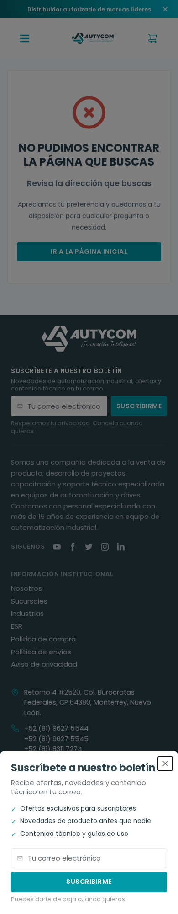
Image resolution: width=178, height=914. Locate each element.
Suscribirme (89, 881)
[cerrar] (165, 763)
